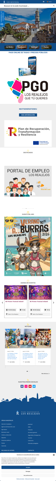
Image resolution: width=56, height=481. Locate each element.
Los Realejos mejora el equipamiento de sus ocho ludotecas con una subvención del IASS (28, 356)
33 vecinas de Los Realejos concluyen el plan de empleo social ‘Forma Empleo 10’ (43, 356)
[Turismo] (46, 47)
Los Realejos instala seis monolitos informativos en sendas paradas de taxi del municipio (12, 356)
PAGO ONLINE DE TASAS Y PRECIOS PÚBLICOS (28, 53)
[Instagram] (26, 386)
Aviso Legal (37, 478)
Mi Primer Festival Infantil (14, 301)
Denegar (28, 471)
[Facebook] (22, 386)
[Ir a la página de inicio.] (11, 1)
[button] (54, 455)
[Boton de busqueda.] (54, 6)
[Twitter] (34, 386)
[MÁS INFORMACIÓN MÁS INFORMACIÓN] (28, 133)
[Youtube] (30, 386)
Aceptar (28, 467)
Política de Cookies (20, 478)
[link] (28, 181)
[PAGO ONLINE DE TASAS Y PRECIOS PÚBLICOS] (28, 66)
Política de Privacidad (29, 478)
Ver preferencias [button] (28, 475)
